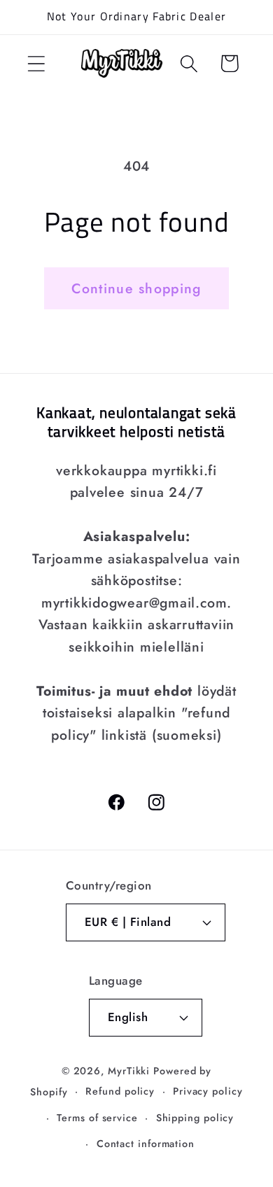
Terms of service (97, 1118)
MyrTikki (129, 1071)
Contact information (146, 1144)
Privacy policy (208, 1091)
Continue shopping (136, 288)
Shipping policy (195, 1118)
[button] (36, 63)
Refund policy (120, 1091)
